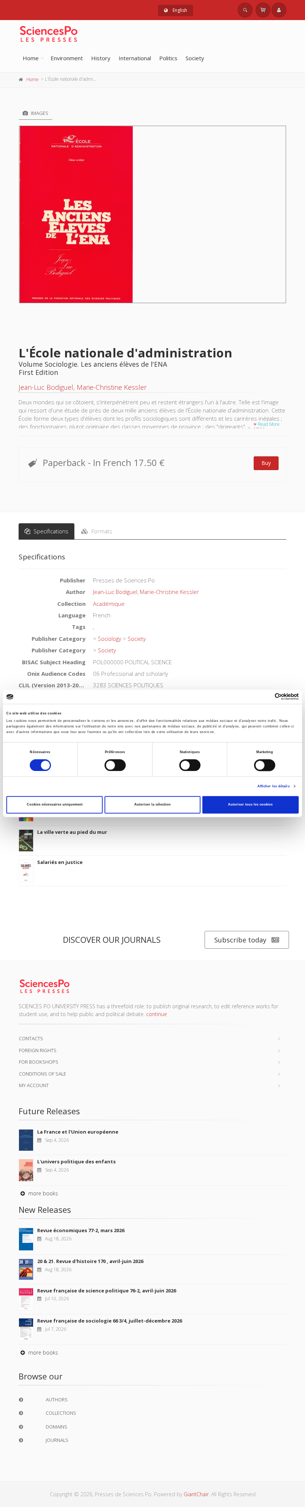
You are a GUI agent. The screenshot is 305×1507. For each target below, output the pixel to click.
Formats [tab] (101, 531)
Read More (268, 424)
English (179, 10)
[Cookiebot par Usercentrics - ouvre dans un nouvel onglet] (266, 696)
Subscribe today (240, 939)
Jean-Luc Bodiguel (46, 387)
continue (156, 1014)
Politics (168, 58)
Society (195, 58)
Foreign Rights (38, 1050)
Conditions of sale (42, 1073)
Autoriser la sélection (152, 805)
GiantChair (196, 1494)
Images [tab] (39, 113)
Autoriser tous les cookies (250, 805)
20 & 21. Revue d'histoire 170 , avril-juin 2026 (90, 1261)
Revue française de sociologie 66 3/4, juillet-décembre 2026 (109, 1320)
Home (31, 58)
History (100, 58)
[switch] (115, 765)
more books (42, 1193)
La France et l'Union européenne (77, 1131)
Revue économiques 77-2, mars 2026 (80, 1230)
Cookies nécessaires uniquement (55, 805)
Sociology (109, 638)
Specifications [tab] (50, 531)
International (135, 58)
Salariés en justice (60, 862)
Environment (67, 58)
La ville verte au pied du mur (72, 832)
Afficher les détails (273, 786)
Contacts (31, 1038)
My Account (34, 1085)
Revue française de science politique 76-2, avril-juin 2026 (106, 1290)
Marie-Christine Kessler (112, 387)
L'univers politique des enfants (76, 1161)
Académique (109, 603)
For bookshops (38, 1061)
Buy (266, 462)
